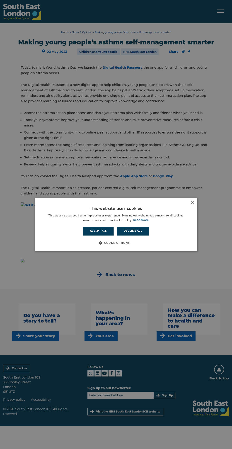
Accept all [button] (98, 231)
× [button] (192, 202)
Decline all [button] (133, 231)
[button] (116, 242)
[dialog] (116, 224)
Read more (141, 220)
